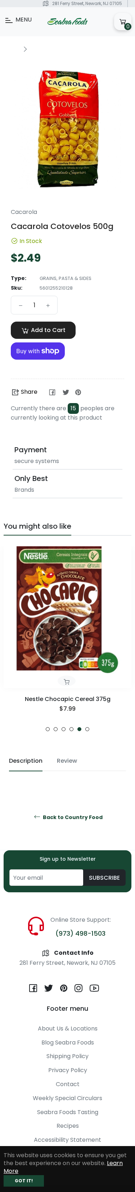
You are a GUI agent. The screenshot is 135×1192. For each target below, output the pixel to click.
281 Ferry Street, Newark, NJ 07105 (87, 3)
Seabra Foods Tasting (67, 1112)
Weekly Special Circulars (67, 1098)
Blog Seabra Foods (67, 1042)
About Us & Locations (68, 1028)
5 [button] (79, 729)
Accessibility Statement (67, 1140)
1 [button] (48, 729)
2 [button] (56, 729)
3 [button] (64, 729)
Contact (68, 1084)
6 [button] (87, 729)
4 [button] (71, 729)
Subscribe (104, 878)
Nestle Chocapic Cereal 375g (68, 699)
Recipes (68, 1126)
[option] (67, 638)
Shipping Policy (67, 1056)
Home (11, 48)
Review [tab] (67, 761)
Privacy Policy (67, 1070)
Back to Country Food (72, 817)
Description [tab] (25, 761)
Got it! (24, 1181)
